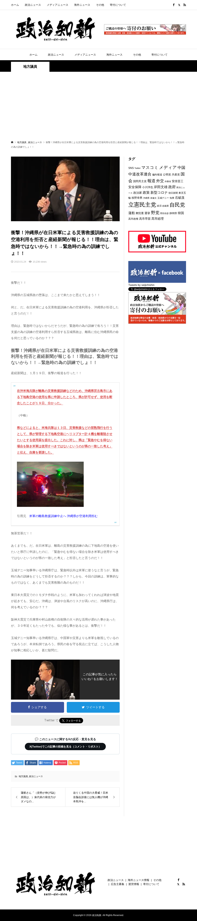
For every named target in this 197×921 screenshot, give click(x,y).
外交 (160, 181)
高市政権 (133, 218)
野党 (155, 212)
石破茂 (179, 197)
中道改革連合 (139, 174)
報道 (151, 181)
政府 (172, 187)
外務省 (168, 181)
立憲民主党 (142, 204)
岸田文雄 (161, 187)
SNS (131, 168)
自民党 (177, 205)
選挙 (147, 213)
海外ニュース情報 (138, 880)
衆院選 (140, 213)
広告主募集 (117, 884)
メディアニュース (57, 4)
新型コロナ (159, 192)
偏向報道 (157, 174)
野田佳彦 (164, 213)
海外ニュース (82, 4)
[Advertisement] (98, 106)
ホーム (15, 4)
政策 (146, 192)
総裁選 (165, 206)
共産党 (176, 174)
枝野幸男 (137, 197)
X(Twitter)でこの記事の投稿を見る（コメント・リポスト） (65, 746)
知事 (172, 198)
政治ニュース (33, 4)
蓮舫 (131, 213)
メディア (168, 167)
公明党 (167, 174)
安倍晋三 (177, 181)
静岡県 (173, 213)
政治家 (137, 192)
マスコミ (149, 167)
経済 (159, 205)
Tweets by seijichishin (141, 284)
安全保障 (134, 187)
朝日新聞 (173, 193)
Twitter (137, 168)
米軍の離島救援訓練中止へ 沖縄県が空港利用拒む (63, 516)
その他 (100, 4)
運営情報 (133, 884)
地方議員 (30, 66)
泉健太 (153, 198)
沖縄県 (146, 198)
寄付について (118, 4)
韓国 (181, 213)
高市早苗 (145, 218)
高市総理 (157, 218)
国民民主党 (140, 181)
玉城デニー (163, 198)
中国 (181, 167)
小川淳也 (147, 187)
